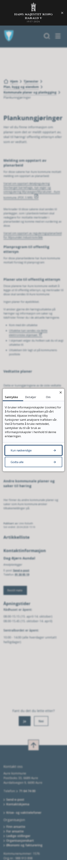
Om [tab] (48, 397)
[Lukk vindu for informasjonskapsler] (60, 392)
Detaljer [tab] (30, 397)
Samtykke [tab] (11, 397)
